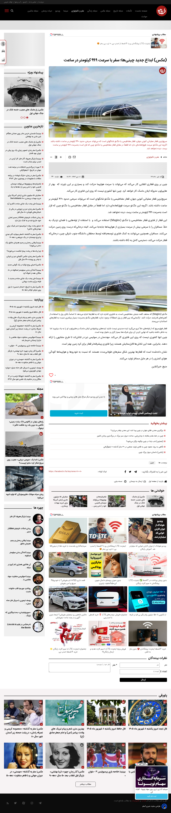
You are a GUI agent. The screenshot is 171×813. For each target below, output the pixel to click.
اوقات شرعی (8, 2)
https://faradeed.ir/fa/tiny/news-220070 (65, 471)
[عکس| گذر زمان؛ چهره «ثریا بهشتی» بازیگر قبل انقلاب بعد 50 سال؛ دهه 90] (64, 756)
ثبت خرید (78, 413)
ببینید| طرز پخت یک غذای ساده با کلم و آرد (24, 203)
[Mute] (114, 414)
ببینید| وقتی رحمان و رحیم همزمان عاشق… (20, 542)
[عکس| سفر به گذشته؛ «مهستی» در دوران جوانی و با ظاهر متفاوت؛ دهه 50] (23, 756)
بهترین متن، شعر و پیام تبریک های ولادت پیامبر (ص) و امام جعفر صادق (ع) (24, 319)
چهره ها (38, 507)
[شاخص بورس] (3, 60)
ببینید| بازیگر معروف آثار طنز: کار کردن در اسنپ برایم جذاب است (25, 160)
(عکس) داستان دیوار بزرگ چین (151, 452)
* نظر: (114, 665)
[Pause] (111, 414)
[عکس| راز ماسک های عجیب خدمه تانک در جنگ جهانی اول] (155, 501)
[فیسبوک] (125, 472)
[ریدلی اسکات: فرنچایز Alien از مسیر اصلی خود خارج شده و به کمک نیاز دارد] (38, 531)
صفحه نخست (141, 11)
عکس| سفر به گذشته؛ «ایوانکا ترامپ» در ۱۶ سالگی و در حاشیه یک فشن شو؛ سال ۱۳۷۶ (24, 378)
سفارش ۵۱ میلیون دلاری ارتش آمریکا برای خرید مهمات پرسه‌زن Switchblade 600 (60, 504)
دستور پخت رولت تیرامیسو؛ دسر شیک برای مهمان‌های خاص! (24, 227)
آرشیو (25, 2)
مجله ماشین (33, 11)
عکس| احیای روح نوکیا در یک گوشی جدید (24, 264)
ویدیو (57, 11)
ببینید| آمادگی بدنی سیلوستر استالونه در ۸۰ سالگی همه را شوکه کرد (24, 272)
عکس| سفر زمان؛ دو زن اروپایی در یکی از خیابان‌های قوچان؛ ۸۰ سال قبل (25, 211)
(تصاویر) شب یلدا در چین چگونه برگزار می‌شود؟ (144, 441)
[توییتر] (130, 472)
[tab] (27, 117)
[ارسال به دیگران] (74, 158)
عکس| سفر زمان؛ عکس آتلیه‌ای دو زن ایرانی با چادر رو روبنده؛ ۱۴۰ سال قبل (23, 258)
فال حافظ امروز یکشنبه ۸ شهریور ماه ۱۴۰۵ (25, 312)
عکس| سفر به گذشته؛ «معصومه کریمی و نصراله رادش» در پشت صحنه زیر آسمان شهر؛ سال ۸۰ (23, 329)
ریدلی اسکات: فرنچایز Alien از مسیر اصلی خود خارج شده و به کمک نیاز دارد (24, 219)
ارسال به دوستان (135, 481)
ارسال (143, 680)
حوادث (144, 17)
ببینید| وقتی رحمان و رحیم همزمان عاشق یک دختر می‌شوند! (23, 244)
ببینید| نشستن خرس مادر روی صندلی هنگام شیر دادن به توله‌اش (23, 135)
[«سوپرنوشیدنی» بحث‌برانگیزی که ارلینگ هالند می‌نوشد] (38, 615)
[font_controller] (60, 157)
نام (166, 665)
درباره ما (41, 2)
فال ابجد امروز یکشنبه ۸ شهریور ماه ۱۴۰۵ (25, 306)
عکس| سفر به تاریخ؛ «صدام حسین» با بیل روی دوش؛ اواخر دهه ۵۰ (24, 288)
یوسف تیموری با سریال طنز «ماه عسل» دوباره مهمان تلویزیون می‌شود (23, 369)
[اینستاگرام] (31, 804)
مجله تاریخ (118, 11)
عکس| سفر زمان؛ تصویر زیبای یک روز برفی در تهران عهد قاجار (23, 152)
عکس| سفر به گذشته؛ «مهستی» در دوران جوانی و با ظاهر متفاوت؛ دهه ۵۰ (25, 361)
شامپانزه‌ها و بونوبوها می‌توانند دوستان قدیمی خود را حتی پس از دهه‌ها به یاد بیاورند (26, 187)
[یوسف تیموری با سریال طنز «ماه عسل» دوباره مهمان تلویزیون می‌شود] (38, 603)
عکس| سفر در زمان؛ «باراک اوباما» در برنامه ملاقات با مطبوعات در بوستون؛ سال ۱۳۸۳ (24, 177)
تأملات (129, 11)
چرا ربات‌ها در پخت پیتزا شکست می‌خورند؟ (24, 251)
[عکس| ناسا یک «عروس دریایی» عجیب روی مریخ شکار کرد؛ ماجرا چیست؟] (24, 444)
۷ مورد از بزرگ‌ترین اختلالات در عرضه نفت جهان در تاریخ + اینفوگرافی (24, 169)
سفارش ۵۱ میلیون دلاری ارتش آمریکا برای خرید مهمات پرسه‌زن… (25, 111)
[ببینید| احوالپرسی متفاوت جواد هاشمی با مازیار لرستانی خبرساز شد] (38, 579)
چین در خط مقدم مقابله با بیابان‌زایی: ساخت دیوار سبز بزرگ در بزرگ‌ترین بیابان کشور (130, 436)
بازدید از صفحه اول (156, 481)
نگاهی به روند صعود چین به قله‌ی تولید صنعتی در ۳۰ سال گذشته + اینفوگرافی (133, 447)
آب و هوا (18, 2)
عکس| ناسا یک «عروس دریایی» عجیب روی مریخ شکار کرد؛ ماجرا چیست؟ (25, 461)
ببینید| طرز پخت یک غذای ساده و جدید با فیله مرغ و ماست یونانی (24, 280)
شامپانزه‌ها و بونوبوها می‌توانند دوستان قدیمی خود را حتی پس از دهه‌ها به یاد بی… (99, 503)
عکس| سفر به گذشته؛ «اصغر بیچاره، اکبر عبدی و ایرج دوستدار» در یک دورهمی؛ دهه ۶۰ (23, 236)
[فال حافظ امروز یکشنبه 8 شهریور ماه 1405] (106, 713)
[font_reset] (56, 157)
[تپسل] (51, 381)
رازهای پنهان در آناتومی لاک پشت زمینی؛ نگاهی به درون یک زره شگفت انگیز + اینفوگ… (26, 425)
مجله (40, 389)
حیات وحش (46, 11)
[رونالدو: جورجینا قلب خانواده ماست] (38, 591)
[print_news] (70, 158)
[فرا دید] (161, 11)
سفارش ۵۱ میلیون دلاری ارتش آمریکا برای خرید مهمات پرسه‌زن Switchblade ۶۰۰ (24, 197)
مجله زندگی (92, 11)
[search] (12, 11)
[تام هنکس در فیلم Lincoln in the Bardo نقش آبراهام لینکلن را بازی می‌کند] (38, 627)
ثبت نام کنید (151, 796)
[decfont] (51, 157)
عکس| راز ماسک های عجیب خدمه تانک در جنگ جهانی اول (138, 501)
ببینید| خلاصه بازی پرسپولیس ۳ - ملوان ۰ (24, 345)
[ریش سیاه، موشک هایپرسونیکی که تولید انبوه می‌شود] (24, 478)
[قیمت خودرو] (3, 52)
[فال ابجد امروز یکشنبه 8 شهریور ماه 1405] (147, 713)
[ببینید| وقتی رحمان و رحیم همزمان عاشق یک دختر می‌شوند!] (38, 543)
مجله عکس (105, 11)
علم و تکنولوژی (77, 11)
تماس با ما (32, 2)
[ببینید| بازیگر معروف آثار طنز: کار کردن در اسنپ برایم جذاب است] (38, 519)
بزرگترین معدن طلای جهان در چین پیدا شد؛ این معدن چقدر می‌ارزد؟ (137, 430)
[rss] (8, 804)
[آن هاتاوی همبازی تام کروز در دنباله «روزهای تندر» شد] (38, 567)
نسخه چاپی (118, 481)
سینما (65, 11)
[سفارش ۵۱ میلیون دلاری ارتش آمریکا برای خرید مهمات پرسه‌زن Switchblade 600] (78, 501)
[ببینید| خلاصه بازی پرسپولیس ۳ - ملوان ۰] (106, 756)
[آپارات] (23, 804)
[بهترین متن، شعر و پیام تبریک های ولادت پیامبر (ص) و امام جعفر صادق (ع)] (64, 713)
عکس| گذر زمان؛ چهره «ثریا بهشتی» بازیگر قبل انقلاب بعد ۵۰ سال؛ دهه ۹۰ (24, 353)
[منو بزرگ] (6, 11)
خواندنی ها (157, 490)
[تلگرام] (135, 472)
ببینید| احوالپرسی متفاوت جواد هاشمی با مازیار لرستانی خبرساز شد (25, 339)
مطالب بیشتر (85, 784)
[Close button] (167, 764)
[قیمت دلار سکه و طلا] (3, 44)
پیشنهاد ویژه (35, 72)
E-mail (163, 671)
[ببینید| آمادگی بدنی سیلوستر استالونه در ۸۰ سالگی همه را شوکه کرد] (38, 555)
